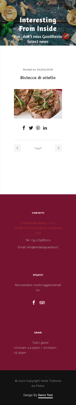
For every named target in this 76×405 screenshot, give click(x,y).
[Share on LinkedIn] (45, 127)
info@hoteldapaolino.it (42, 247)
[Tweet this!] (30, 127)
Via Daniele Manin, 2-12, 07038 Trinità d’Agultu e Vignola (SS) (38, 228)
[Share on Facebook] (23, 127)
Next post (58, 148)
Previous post (17, 148)
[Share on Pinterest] (38, 127)
